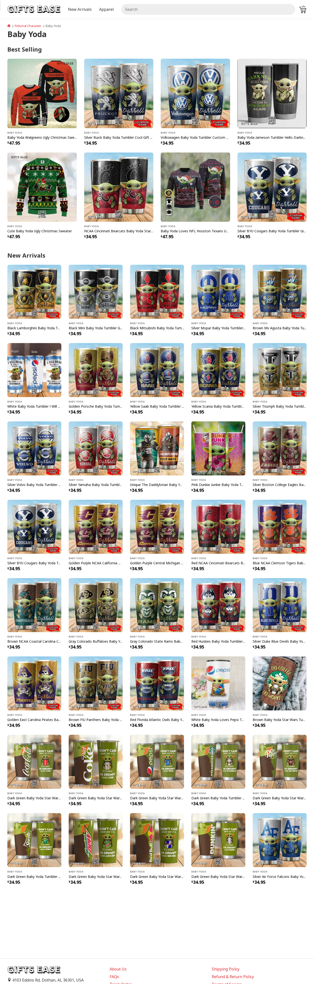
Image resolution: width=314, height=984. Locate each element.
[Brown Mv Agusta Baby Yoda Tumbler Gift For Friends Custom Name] (280, 291)
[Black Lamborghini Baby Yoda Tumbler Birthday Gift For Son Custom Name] (34, 291)
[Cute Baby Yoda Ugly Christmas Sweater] (42, 186)
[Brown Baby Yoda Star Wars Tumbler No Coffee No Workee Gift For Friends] (280, 683)
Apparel (106, 9)
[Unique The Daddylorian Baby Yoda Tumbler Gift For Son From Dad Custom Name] (157, 448)
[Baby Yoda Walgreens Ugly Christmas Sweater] (42, 93)
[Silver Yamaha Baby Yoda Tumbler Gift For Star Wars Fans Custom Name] (96, 448)
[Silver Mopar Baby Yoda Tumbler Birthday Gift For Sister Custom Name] (218, 291)
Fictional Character (28, 26)
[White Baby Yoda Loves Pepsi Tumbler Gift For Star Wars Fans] (218, 683)
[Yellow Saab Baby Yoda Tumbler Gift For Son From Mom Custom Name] (157, 369)
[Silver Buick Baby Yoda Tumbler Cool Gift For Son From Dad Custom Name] (119, 93)
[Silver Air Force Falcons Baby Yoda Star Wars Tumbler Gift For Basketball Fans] (280, 840)
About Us (118, 969)
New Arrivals (80, 9)
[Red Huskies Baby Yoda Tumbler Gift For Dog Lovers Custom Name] (218, 605)
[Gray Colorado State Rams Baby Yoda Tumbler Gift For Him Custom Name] (157, 605)
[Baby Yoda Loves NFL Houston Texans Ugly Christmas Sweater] (195, 186)
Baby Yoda (14, 132)
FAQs (114, 976)
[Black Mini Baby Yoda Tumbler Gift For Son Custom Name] (96, 291)
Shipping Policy (225, 969)
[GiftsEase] (9, 26)
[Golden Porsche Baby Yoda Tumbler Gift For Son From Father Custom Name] (96, 369)
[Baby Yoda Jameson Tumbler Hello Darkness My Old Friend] (272, 93)
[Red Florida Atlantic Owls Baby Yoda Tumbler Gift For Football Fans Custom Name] (157, 683)
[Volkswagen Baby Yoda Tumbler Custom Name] (195, 93)
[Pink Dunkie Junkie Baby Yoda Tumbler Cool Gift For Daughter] (218, 448)
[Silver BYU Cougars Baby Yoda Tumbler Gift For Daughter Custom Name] (272, 186)
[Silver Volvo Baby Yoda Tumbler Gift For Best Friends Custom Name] (34, 448)
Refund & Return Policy (233, 976)
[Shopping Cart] (303, 9)
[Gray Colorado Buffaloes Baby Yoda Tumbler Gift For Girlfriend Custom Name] (96, 605)
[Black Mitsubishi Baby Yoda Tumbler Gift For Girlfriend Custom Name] (157, 291)
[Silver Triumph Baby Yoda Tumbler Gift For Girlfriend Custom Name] (280, 369)
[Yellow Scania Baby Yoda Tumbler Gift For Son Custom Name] (218, 369)
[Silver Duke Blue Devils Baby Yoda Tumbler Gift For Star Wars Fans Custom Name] (280, 605)
